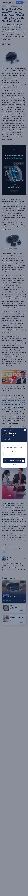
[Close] (25, 430)
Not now (14, 464)
